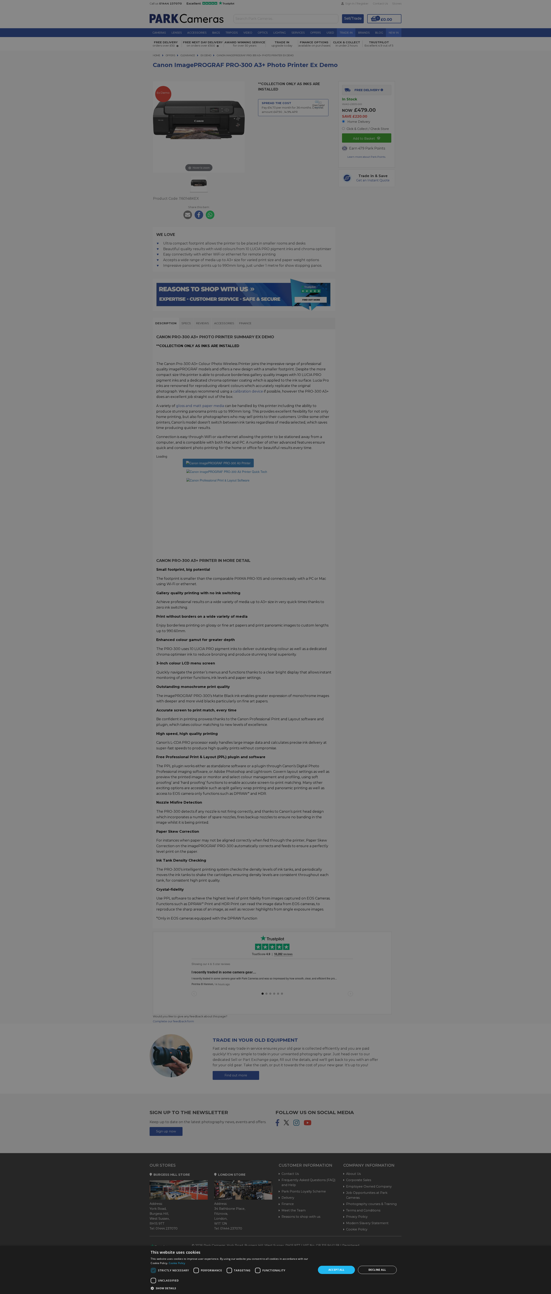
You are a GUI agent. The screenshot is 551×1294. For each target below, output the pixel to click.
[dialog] (275, 1270)
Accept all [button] (336, 1270)
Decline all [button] (377, 1270)
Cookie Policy (177, 1263)
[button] (231, 1288)
